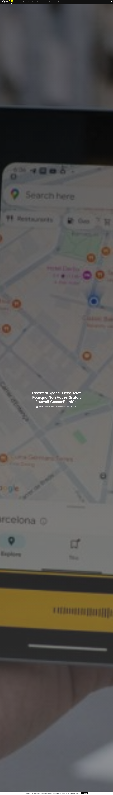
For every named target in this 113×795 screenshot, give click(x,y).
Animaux (45, 1)
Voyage (39, 1)
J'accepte (84, 793)
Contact (56, 1)
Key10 (41, 406)
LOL (29, 1)
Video (50, 1)
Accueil (19, 1)
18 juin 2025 (47, 406)
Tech (24, 1)
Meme (33, 1)
